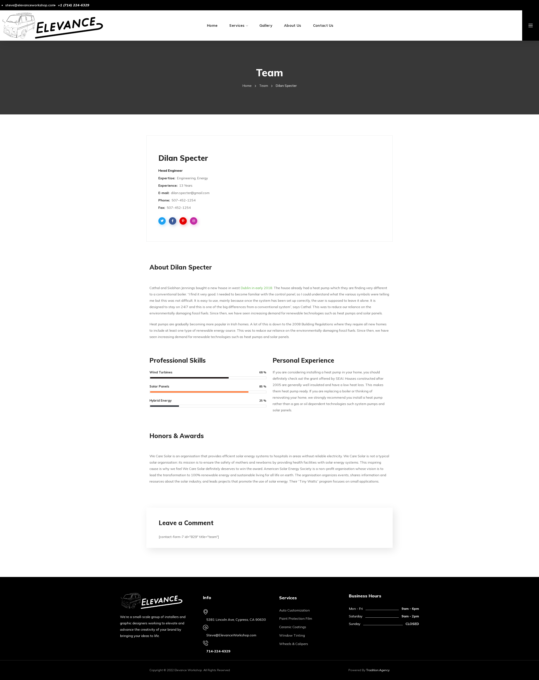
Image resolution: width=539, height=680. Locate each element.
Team (263, 85)
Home (247, 85)
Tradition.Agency (378, 670)
